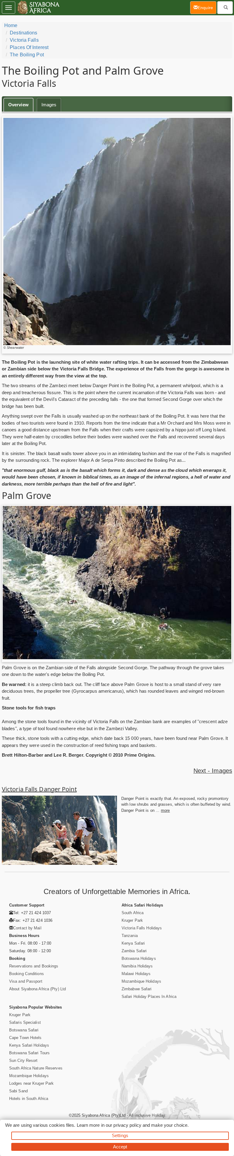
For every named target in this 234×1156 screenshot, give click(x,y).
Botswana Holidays (139, 958)
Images (49, 104)
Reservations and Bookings (33, 966)
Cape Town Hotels (25, 1037)
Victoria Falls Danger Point (39, 789)
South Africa (133, 912)
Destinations (23, 32)
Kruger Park (132, 920)
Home (10, 25)
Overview (18, 104)
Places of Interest (29, 47)
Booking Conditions (26, 973)
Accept (120, 1146)
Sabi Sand (18, 1091)
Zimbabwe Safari (137, 989)
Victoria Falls (24, 40)
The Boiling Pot (27, 54)
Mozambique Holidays (141, 981)
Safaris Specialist (25, 1022)
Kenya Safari (133, 943)
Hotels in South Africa (28, 1098)
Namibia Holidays (137, 966)
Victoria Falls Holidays (142, 928)
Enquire (207, 7)
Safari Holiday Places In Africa (149, 996)
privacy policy (127, 1125)
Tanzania (130, 935)
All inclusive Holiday (147, 1115)
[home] (38, 7)
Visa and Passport (25, 981)
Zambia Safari (134, 951)
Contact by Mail (27, 928)
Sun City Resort (23, 1060)
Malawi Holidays (136, 973)
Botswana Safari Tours (29, 1053)
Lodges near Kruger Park (31, 1083)
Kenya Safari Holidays (29, 1045)
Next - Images (212, 770)
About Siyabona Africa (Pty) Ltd (37, 989)
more (165, 810)
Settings (120, 1135)
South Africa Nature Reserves (35, 1068)
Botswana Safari (24, 1030)
